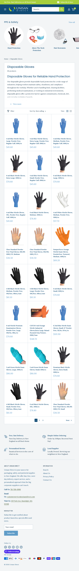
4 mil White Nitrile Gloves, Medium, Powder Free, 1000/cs (63, 215)
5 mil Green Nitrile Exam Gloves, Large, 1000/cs (15, 368)
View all (72, 22)
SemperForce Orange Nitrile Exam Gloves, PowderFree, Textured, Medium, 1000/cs (61, 253)
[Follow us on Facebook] (5, 547)
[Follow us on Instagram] (13, 547)
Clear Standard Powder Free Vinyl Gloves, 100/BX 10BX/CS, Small (62, 406)
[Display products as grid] (67, 111)
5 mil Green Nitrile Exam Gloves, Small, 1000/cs (39, 368)
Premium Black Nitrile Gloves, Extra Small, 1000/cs (61, 369)
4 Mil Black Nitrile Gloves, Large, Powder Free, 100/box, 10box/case (39, 291)
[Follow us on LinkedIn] (21, 547)
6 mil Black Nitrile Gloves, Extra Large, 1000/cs (15, 177)
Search (45, 470)
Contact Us (47, 480)
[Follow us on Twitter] (9, 547)
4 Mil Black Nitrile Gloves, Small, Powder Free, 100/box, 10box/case (15, 406)
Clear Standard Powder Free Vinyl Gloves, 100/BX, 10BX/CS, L (39, 252)
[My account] (69, 9)
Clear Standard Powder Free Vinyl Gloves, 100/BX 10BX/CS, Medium (15, 252)
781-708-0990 (15, 489)
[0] (73, 9)
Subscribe (11, 533)
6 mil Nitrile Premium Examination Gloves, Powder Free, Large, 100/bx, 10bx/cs (14, 329)
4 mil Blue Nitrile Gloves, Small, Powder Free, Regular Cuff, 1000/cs (39, 178)
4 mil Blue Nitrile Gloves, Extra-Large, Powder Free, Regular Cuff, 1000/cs (39, 141)
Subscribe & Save (66, 2)
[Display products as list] (71, 111)
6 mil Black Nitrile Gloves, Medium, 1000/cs (39, 214)
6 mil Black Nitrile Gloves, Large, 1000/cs (62, 177)
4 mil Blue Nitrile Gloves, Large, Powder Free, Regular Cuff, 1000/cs (15, 141)
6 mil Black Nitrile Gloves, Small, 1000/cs (62, 290)
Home (6, 59)
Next (67, 420)
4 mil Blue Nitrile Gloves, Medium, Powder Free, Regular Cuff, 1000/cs (62, 141)
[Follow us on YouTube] (17, 547)
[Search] (61, 9)
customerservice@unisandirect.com (21, 497)
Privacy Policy (48, 476)
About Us (46, 473)
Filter (12, 111)
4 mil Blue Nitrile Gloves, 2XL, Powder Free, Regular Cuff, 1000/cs (15, 215)
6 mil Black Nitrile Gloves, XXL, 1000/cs (39, 405)
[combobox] (45, 9)
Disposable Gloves (16, 59)
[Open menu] (5, 9)
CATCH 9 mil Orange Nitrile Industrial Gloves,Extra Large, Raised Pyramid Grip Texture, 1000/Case (39, 330)
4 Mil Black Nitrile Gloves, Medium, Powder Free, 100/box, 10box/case (15, 291)
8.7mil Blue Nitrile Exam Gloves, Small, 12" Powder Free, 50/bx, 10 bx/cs (62, 328)
